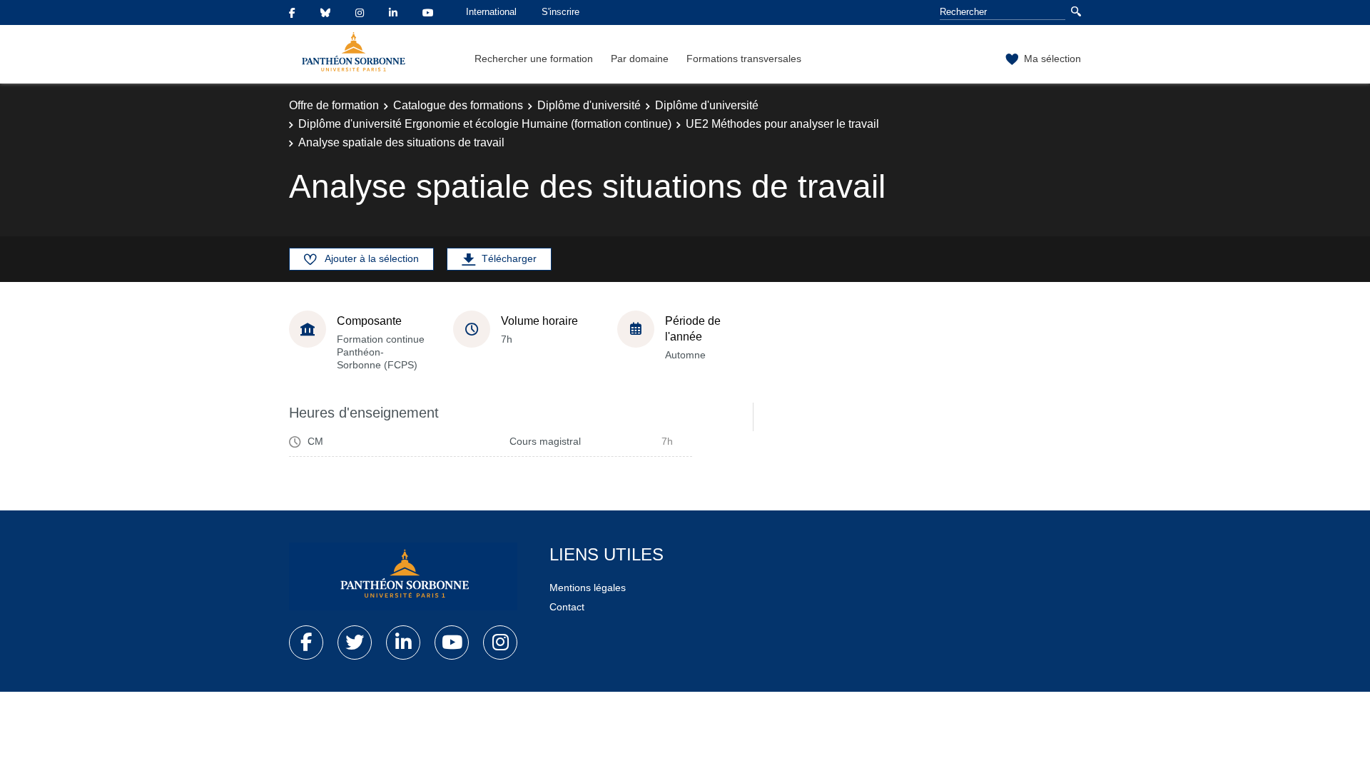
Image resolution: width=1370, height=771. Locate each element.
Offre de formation (334, 105)
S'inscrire (560, 11)
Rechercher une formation (534, 58)
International (491, 11)
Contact (566, 607)
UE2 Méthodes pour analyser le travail (782, 124)
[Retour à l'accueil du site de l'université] (403, 577)
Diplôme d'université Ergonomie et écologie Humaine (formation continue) (484, 124)
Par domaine (640, 58)
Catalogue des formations (458, 105)
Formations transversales (743, 58)
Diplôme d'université (589, 105)
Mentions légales (587, 587)
